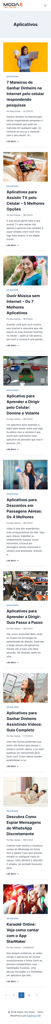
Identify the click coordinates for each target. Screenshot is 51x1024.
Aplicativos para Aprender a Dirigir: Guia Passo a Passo (25, 617)
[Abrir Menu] (45, 5)
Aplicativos (12, 77)
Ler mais (13, 141)
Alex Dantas (15, 111)
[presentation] (25, 57)
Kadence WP (34, 1015)
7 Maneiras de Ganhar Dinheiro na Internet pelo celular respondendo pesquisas (25, 93)
